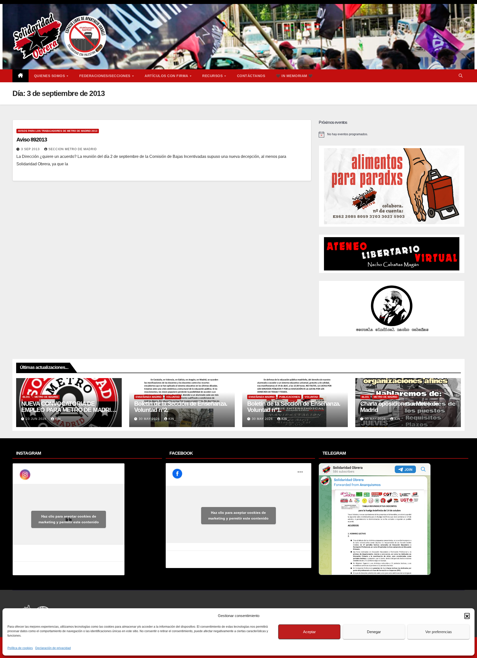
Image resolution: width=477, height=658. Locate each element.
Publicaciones (289, 396)
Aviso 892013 (31, 139)
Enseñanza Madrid (148, 396)
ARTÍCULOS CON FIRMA (167, 76)
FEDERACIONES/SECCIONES (105, 76)
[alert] (392, 134)
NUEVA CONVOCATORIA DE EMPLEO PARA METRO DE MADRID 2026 (68, 409)
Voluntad (173, 396)
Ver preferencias (438, 632)
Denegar (374, 632)
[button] (467, 615)
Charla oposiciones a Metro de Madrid (399, 406)
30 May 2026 (150, 419)
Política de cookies (20, 648)
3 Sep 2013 (31, 149)
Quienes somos (50, 76)
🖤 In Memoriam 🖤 (294, 76)
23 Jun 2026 (36, 419)
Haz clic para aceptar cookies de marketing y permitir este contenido (69, 519)
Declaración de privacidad (53, 648)
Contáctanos (251, 76)
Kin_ (59, 419)
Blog (26, 396)
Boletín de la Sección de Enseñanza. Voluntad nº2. (180, 406)
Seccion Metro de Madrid (72, 149)
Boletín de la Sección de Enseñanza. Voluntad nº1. (293, 406)
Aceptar (309, 632)
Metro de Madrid (46, 396)
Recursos (213, 76)
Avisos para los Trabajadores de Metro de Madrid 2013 (57, 131)
